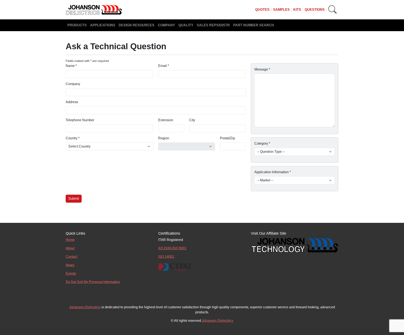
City (192, 120)
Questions (315, 9)
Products (77, 25)
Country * (73, 138)
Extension (165, 120)
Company (166, 25)
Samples (281, 9)
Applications (102, 25)
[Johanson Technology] (294, 244)
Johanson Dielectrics (85, 307)
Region (163, 138)
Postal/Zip (227, 138)
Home (70, 240)
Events (71, 273)
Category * (262, 143)
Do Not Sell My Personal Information (93, 282)
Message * (262, 69)
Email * (163, 66)
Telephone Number (80, 120)
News (70, 265)
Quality (185, 25)
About (70, 248)
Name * (71, 66)
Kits (297, 9)
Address (72, 102)
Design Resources (136, 25)
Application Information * (272, 172)
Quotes (262, 9)
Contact (71, 256)
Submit (73, 198)
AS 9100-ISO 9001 (172, 248)
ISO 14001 (166, 256)
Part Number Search (253, 25)
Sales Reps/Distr (213, 25)
